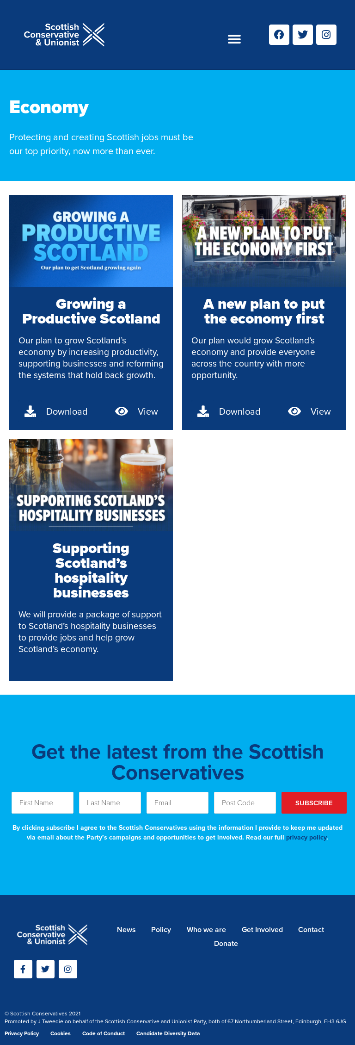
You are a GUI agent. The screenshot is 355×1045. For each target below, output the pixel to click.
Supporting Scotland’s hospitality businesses (91, 570)
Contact (311, 929)
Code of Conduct (103, 1033)
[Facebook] (279, 35)
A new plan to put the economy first (263, 311)
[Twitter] (303, 35)
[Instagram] (326, 35)
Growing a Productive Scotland (91, 311)
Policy (161, 929)
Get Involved (262, 929)
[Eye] (121, 411)
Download (67, 411)
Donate (226, 943)
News (126, 929)
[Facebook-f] (23, 969)
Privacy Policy (22, 1033)
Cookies (60, 1033)
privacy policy (306, 837)
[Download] (30, 411)
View (148, 411)
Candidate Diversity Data (168, 1033)
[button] (234, 39)
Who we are (206, 929)
